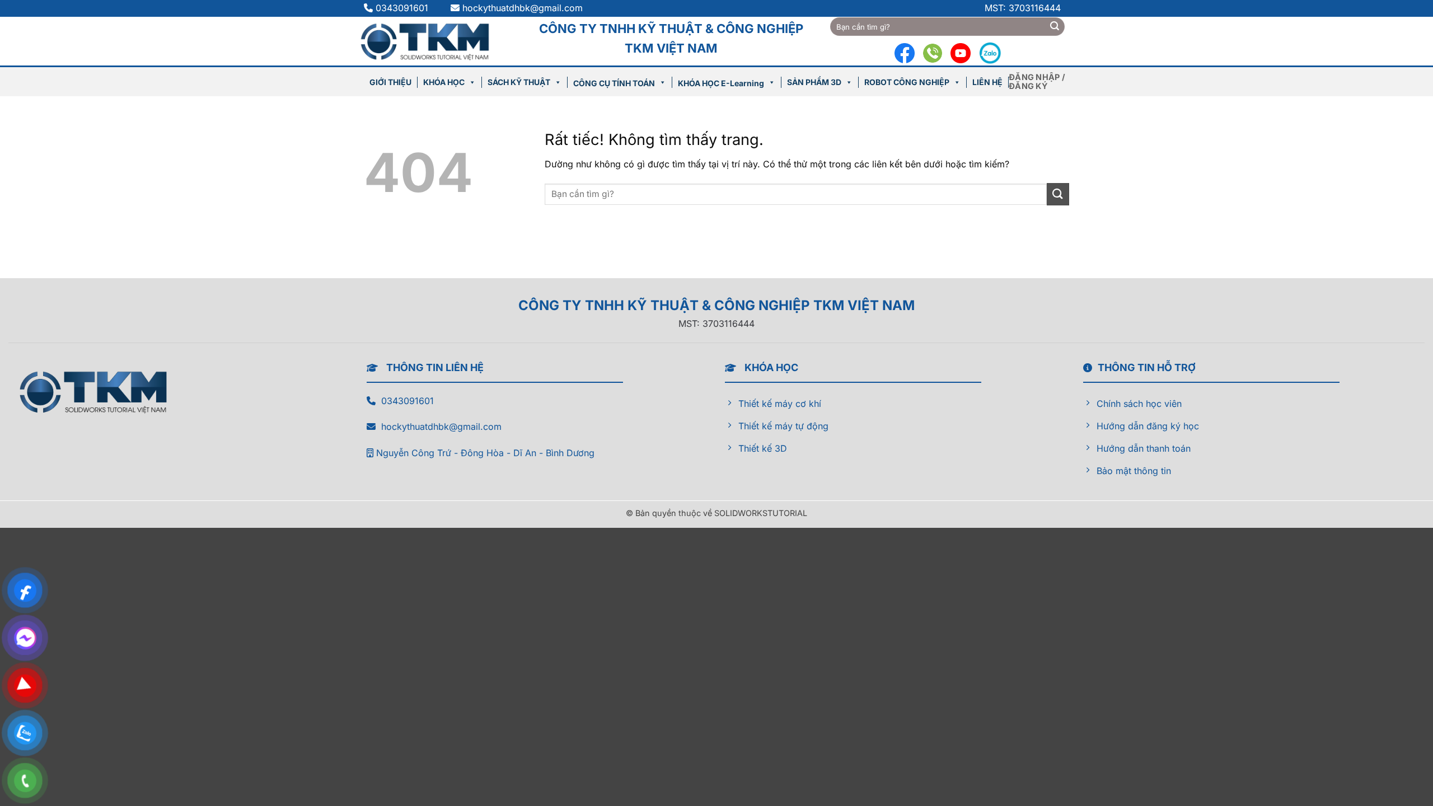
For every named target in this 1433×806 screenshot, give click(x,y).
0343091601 (403, 7)
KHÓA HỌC (444, 82)
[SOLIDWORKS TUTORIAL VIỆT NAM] (430, 41)
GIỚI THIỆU (390, 82)
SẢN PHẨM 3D (814, 82)
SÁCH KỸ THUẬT (519, 82)
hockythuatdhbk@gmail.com (522, 7)
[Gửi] (1054, 26)
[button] (1039, 81)
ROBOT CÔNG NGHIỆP (906, 82)
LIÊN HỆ (987, 82)
